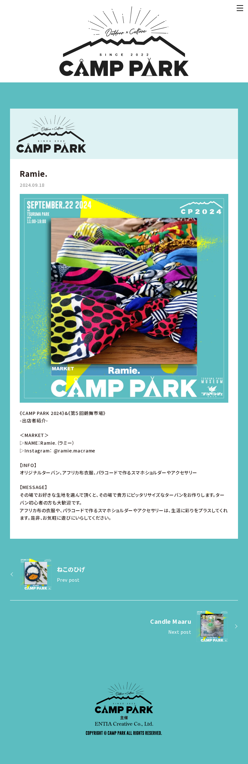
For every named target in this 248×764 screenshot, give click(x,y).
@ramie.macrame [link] (75, 450)
